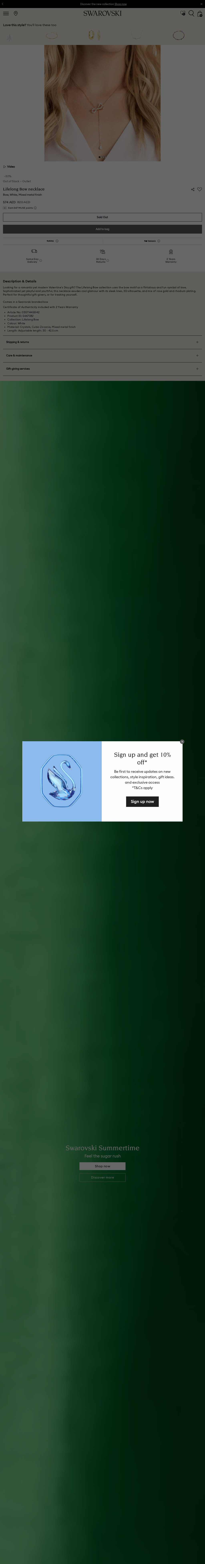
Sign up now (142, 801)
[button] (182, 741)
